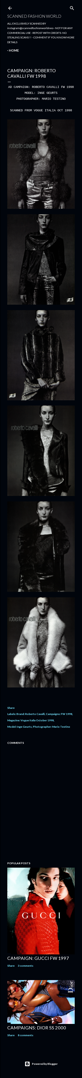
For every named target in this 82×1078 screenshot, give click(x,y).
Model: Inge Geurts (19, 726)
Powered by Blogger (45, 1064)
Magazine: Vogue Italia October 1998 (30, 720)
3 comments (25, 965)
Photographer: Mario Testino (51, 726)
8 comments (25, 1035)
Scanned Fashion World (34, 16)
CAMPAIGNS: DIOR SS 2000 (36, 1027)
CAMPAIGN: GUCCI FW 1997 (38, 958)
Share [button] (11, 708)
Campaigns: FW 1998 (59, 714)
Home (14, 50)
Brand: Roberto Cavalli (30, 714)
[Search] (72, 7)
